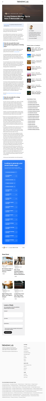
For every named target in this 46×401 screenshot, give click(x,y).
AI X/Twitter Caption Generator (33, 127)
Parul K (34, 72)
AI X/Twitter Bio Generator (32, 126)
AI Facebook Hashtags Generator (34, 106)
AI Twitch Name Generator (25, 394)
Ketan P (34, 66)
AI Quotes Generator (31, 121)
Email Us (25, 369)
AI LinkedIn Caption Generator (33, 114)
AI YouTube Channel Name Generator (30, 391)
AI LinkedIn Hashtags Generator (33, 116)
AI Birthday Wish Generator (6, 397)
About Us (25, 366)
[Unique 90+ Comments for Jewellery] (29, 62)
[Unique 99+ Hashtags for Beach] (29, 56)
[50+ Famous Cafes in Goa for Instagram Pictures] (7, 261)
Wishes (25, 359)
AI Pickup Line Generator (14, 397)
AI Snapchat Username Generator (7, 395)
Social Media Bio (26, 351)
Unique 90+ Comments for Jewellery (36, 62)
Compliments (25, 349)
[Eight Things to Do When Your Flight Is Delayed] (7, 285)
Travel (8, 24)
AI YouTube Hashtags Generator (6, 391)
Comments (25, 346)
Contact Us (25, 368)
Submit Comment (8, 332)
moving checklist (16, 51)
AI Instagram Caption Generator (33, 109)
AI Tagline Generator (31, 124)
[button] (2, 1)
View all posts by (33, 38)
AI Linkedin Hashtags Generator (6, 388)
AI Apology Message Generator (25, 395)
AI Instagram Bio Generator (33, 107)
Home (5, 24)
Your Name (6, 318)
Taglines (25, 360)
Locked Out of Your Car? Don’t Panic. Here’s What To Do (19, 295)
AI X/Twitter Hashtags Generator (33, 129)
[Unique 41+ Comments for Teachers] (29, 81)
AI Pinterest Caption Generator (33, 117)
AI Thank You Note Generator (34, 394)
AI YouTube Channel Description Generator (18, 391)
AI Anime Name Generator (16, 395)
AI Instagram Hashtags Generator (34, 111)
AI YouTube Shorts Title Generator (7, 394)
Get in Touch (25, 377)
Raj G (33, 47)
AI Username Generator (22, 397)
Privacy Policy (26, 375)
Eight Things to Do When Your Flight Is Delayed (7, 295)
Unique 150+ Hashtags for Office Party (36, 87)
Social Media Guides (27, 354)
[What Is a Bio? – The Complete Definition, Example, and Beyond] (29, 49)
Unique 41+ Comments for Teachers (36, 81)
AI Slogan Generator (31, 122)
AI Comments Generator (32, 101)
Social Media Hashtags (27, 352)
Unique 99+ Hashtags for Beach (36, 56)
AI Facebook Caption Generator (33, 104)
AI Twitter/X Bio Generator (22, 385)
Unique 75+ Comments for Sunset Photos (36, 69)
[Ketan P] (31, 27)
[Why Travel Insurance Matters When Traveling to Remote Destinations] (19, 261)
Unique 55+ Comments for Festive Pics (36, 75)
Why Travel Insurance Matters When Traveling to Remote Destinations (19, 272)
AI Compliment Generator (32, 102)
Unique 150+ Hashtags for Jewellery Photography (36, 93)
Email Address (6, 323)
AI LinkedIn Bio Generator (32, 112)
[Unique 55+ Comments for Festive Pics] (29, 74)
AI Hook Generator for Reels (35, 395)
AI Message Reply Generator (17, 394)
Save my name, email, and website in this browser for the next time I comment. (13, 329)
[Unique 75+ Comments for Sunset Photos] (29, 68)
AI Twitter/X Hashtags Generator (37, 388)
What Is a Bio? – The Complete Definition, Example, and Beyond (37, 50)
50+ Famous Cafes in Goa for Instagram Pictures (7, 270)
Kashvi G (34, 54)
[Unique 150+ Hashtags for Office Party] (29, 87)
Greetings (25, 357)
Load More (22, 340)
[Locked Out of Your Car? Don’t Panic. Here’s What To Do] (19, 285)
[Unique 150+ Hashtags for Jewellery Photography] (29, 93)
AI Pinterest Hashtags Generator (33, 119)
